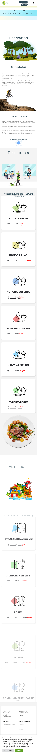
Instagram (21, 729)
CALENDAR (24, 2)
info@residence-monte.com (9, 724)
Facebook (21, 724)
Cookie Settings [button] (8, 750)
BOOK (25, 4)
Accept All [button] (18, 750)
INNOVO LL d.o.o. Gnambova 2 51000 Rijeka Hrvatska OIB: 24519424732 (7, 714)
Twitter (20, 726)
